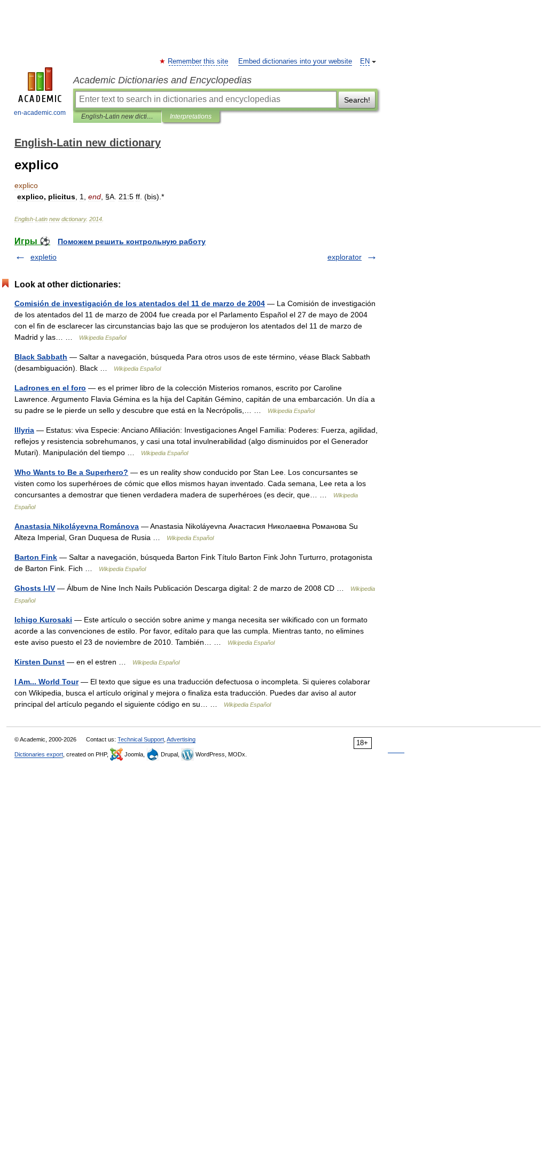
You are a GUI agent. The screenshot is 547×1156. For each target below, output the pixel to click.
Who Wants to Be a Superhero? (71, 472)
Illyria (24, 430)
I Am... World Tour (46, 681)
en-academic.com (40, 112)
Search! (357, 100)
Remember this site (198, 61)
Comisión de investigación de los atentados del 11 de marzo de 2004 (139, 303)
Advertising (181, 739)
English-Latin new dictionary (117, 116)
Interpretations (191, 116)
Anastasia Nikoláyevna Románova (76, 526)
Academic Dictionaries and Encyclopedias (162, 80)
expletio (43, 257)
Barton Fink (35, 557)
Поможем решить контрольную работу (132, 241)
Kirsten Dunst (39, 662)
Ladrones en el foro (50, 388)
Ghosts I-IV (34, 588)
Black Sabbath (40, 357)
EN (365, 61)
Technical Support (141, 739)
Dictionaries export (38, 754)
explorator (344, 257)
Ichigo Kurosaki (43, 619)
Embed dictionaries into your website (295, 61)
